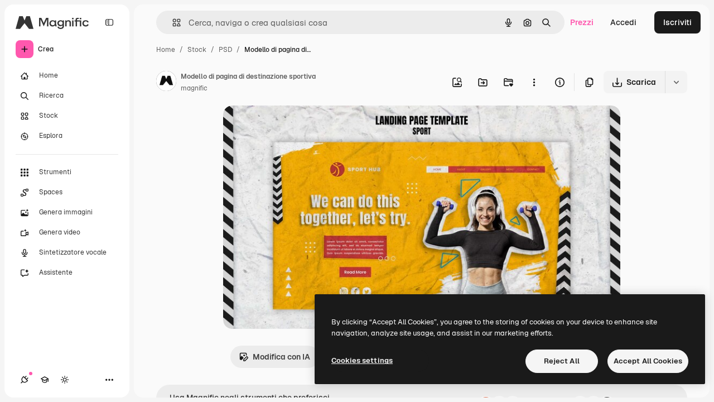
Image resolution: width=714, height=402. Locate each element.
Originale (297, 127)
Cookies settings (362, 360)
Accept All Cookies (648, 361)
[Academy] (45, 380)
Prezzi (582, 22)
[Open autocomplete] (172, 22)
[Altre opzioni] (534, 82)
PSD (225, 49)
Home (165, 49)
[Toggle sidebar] (109, 22)
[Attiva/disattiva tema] (65, 380)
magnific (194, 88)
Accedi (623, 22)
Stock (196, 49)
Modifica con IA (281, 357)
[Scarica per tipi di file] (676, 82)
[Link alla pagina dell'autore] (166, 82)
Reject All (562, 361)
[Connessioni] (24, 380)
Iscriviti (677, 22)
